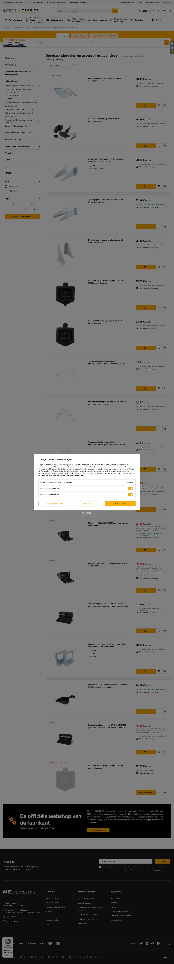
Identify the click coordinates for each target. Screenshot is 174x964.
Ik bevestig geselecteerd (54, 503)
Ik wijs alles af (88, 503)
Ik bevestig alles (120, 503)
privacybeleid (74, 469)
